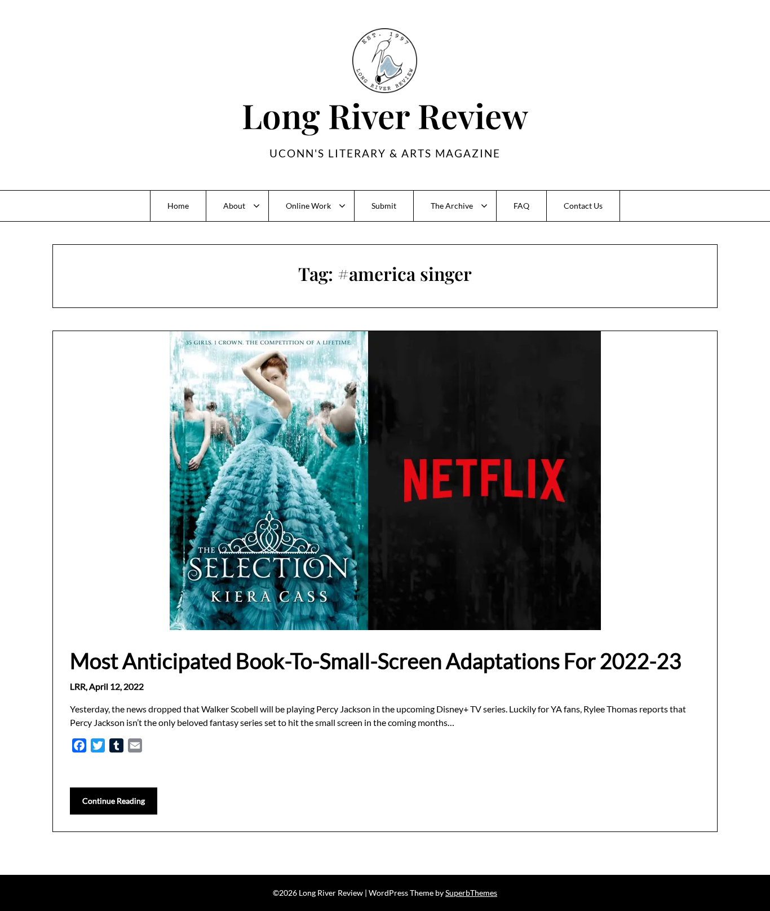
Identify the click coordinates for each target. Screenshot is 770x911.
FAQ (521, 205)
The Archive (452, 205)
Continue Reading (113, 801)
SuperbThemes (471, 892)
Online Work (308, 205)
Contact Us (583, 205)
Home (178, 205)
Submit (383, 205)
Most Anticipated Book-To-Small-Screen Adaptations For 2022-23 (376, 661)
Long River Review (385, 115)
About (234, 205)
